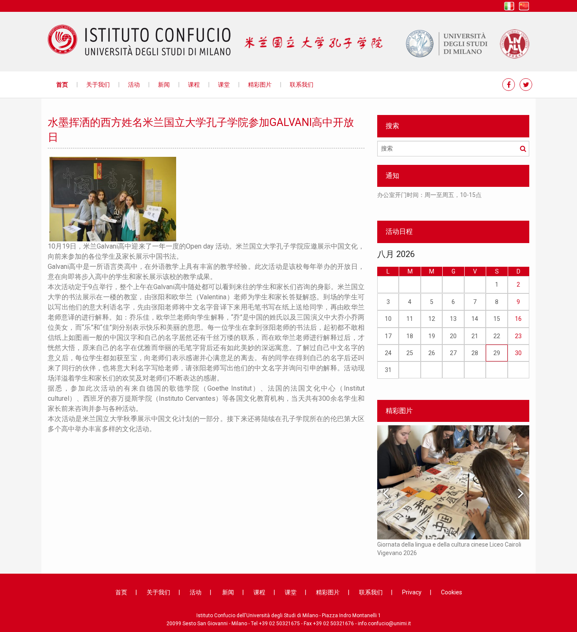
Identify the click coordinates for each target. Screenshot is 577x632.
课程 (194, 84)
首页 (62, 84)
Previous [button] (385, 492)
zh (524, 6)
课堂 (224, 84)
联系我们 (301, 84)
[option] (453, 199)
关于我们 (98, 84)
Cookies (451, 592)
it (509, 6)
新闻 (164, 84)
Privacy (412, 592)
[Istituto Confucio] (139, 40)
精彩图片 (260, 84)
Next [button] (520, 492)
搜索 (523, 148)
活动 (134, 84)
